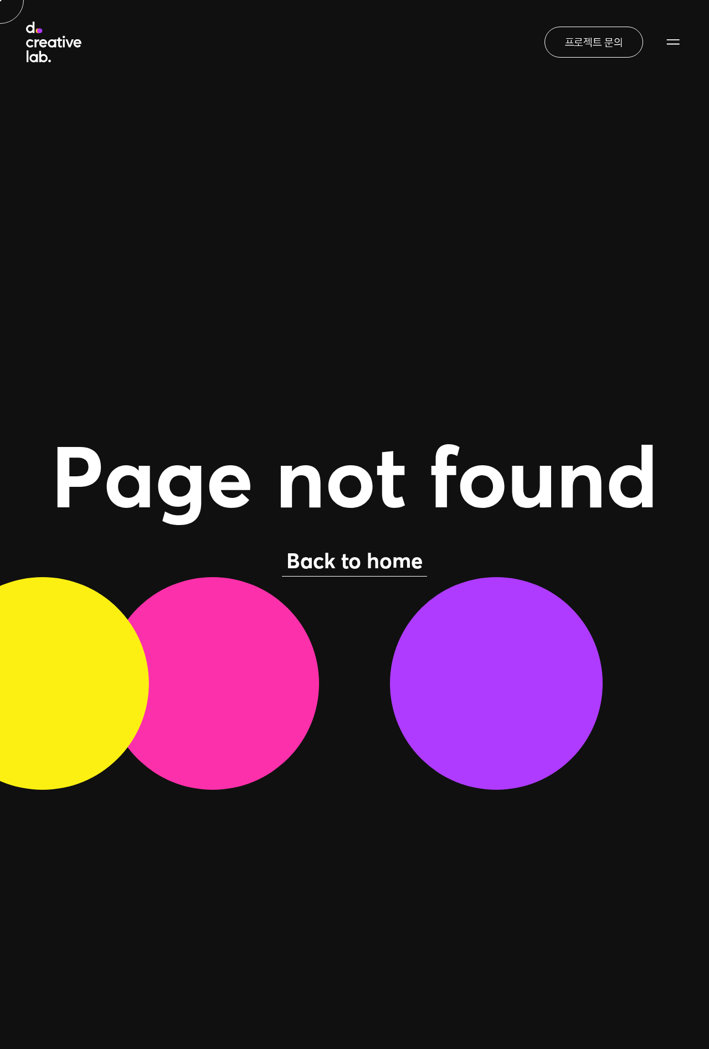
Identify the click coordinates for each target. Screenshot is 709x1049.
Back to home (354, 560)
